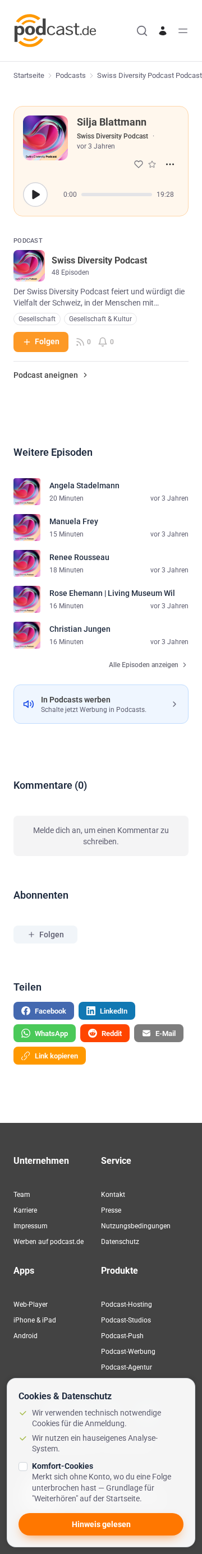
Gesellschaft (37, 319)
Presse (111, 1210)
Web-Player (30, 1304)
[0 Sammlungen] (152, 164)
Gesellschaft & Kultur (100, 319)
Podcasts (71, 75)
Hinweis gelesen (101, 1524)
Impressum (30, 1226)
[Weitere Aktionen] (170, 164)
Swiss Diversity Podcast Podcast (149, 75)
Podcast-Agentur (126, 1367)
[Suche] (142, 31)
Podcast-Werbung (128, 1352)
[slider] (116, 194)
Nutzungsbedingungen (136, 1226)
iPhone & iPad (34, 1320)
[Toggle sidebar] (183, 31)
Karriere (25, 1210)
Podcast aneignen (45, 375)
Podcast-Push (122, 1336)
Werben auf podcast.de (48, 1242)
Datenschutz (120, 1242)
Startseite (28, 75)
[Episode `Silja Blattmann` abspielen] (35, 194)
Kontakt (113, 1195)
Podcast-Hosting (126, 1304)
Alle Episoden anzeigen (143, 665)
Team (21, 1195)
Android (25, 1336)
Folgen (47, 341)
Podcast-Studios (126, 1320)
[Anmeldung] (163, 31)
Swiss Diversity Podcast (112, 136)
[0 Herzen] (138, 164)
